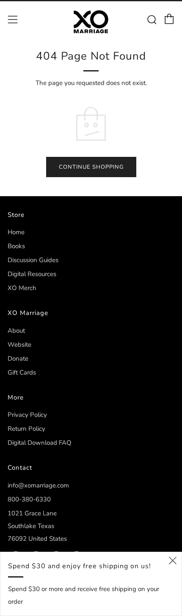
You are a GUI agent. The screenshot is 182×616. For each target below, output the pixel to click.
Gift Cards (22, 372)
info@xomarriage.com (38, 485)
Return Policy (26, 428)
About (16, 330)
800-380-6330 (29, 499)
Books (16, 246)
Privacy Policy (27, 415)
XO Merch (22, 288)
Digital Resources (32, 274)
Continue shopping (91, 167)
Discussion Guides (33, 260)
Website (19, 344)
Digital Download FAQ (40, 442)
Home (16, 232)
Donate (18, 358)
